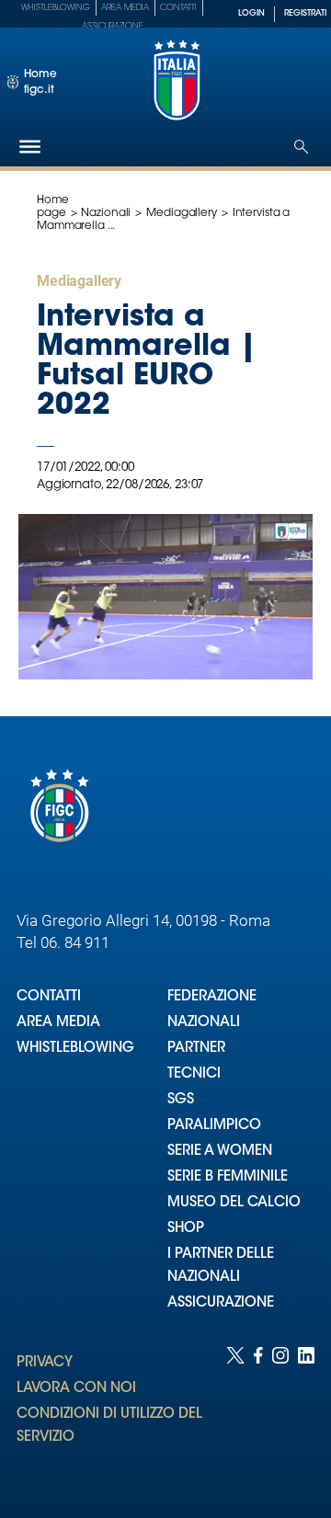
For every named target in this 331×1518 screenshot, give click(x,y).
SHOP (185, 1229)
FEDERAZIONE (212, 997)
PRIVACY (45, 1363)
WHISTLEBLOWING (75, 1049)
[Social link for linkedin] (306, 1414)
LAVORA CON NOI (76, 1389)
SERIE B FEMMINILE (227, 1177)
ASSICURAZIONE (220, 1303)
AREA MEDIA (58, 1023)
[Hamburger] (29, 146)
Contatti (178, 8)
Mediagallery (181, 213)
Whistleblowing (55, 8)
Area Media (125, 8)
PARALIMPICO (214, 1126)
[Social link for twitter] (235, 1414)
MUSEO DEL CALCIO (234, 1203)
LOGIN (251, 13)
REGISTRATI (305, 13)
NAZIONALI (203, 1023)
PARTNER (196, 1049)
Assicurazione (112, 26)
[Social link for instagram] (280, 1414)
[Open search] (301, 147)
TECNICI (194, 1074)
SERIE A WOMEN (219, 1151)
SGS (180, 1100)
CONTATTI (49, 997)
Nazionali (106, 213)
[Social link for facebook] (258, 1414)
